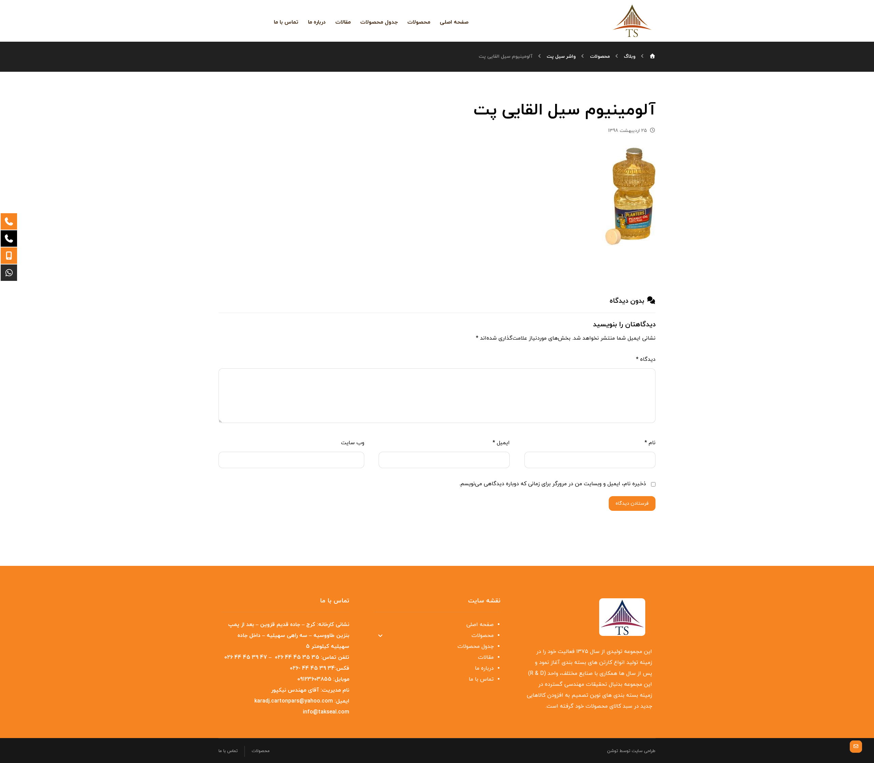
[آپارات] (230, 21)
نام (650, 443)
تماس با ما (481, 679)
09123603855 (314, 679)
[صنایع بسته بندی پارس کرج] (632, 20)
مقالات (486, 657)
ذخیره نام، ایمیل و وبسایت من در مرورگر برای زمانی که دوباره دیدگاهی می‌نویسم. (552, 484)
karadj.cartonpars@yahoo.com (293, 701)
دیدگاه (646, 359)
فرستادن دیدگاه (632, 503)
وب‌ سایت (352, 443)
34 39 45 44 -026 (312, 668)
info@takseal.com (326, 712)
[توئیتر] (263, 20)
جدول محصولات (475, 646)
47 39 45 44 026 (245, 657)
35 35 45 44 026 (297, 657)
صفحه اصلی (480, 624)
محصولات (482, 635)
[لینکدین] (241, 20)
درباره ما (484, 668)
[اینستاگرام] (252, 20)
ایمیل (501, 443)
